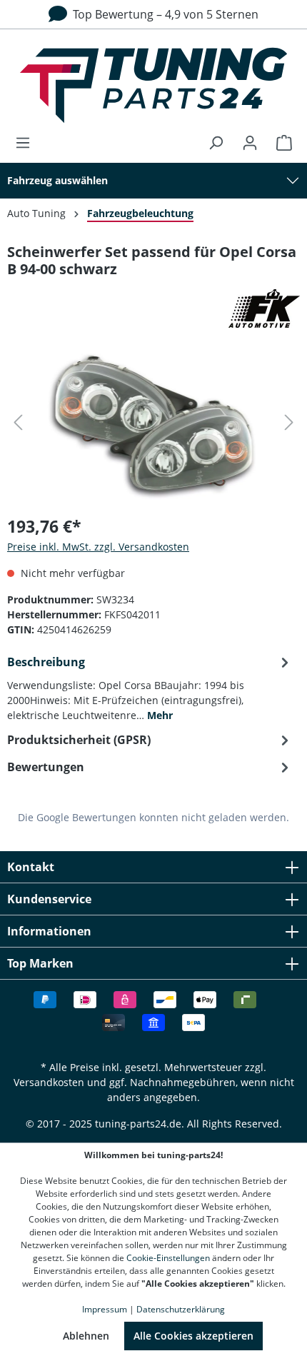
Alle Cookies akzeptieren (193, 1335)
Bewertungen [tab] (45, 767)
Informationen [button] (49, 931)
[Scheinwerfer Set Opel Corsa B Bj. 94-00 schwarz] (153, 422)
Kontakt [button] (30, 867)
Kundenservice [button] (49, 899)
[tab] (150, 687)
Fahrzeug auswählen (57, 180)
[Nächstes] (289, 422)
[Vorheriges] (18, 422)
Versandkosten (49, 1082)
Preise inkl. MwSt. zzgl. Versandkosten (98, 546)
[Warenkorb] (280, 143)
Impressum (104, 1309)
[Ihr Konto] (250, 143)
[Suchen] (215, 143)
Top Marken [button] (40, 963)
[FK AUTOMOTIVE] (153, 308)
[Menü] (27, 143)
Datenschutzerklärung (180, 1309)
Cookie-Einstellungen (168, 1258)
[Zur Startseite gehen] (153, 85)
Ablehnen (86, 1335)
